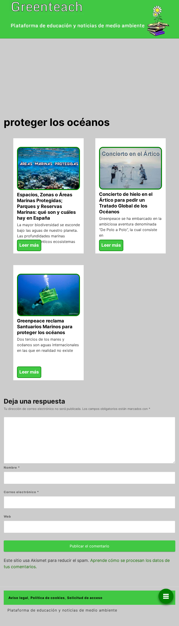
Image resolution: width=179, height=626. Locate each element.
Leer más (29, 245)
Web (7, 516)
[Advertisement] (89, 73)
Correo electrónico (21, 492)
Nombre (12, 467)
